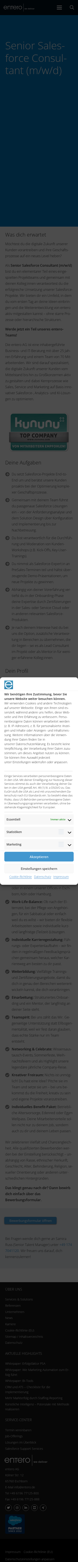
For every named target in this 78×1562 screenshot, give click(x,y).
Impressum (61, 877)
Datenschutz (42, 877)
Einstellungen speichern (39, 868)
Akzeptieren (39, 857)
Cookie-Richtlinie (20, 877)
